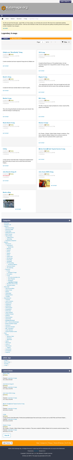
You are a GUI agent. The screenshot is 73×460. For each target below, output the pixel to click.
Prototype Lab (7, 224)
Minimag (9, 248)
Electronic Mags (9, 229)
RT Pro (8, 251)
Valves (7, 341)
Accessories (8, 349)
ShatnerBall (8, 293)
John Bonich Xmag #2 (9, 172)
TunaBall (7, 296)
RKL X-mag (42, 98)
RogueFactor (8, 302)
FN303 (8, 255)
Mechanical (8, 243)
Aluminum (9, 338)
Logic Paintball (9, 312)
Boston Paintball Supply (11, 323)
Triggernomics (10, 237)
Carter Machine (9, 330)
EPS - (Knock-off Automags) (12, 322)
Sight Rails (9, 339)
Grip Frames (8, 346)
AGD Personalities (9, 288)
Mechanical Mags (9, 227)
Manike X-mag (7, 98)
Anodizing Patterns (12, 264)
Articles (6, 38)
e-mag (5, 360)
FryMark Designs (9, 314)
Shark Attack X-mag (9, 122)
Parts (5, 333)
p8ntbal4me (8, 306)
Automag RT (10, 245)
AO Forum (6, 223)
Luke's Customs (9, 301)
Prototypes (10, 280)
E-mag (8, 271)
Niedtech (7, 315)
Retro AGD (6, 287)
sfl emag (6, 363)
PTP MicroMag (10, 263)
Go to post (6, 65)
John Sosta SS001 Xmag (46, 172)
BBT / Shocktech (9, 328)
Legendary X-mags (13, 282)
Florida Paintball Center (11, 331)
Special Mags (8, 235)
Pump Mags (8, 231)
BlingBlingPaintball (10, 320)
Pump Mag (9, 259)
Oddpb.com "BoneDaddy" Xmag (12, 52)
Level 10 (7, 344)
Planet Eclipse (8, 317)
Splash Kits (10, 247)
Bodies (7, 334)
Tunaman (7, 299)
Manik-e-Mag (7, 192)
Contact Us (44, 443)
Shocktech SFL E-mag (12, 283)
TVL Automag (10, 267)
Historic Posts (8, 290)
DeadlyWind (8, 309)
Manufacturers (7, 298)
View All (6, 435)
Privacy (50, 443)
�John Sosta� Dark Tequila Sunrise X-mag (52, 149)
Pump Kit (7, 352)
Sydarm (8, 253)
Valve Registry (11, 279)
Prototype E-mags (12, 272)
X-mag (8, 275)
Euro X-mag (7, 362)
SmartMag (9, 261)
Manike (7, 291)
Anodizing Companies (10, 240)
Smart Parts (8, 318)
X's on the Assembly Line (14, 277)
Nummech (7, 325)
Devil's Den (8, 310)
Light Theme (6, 443)
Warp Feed (8, 342)
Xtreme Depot (8, 307)
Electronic (7, 269)
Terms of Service (59, 443)
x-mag (5, 365)
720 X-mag (42, 52)
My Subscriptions (17, 38)
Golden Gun (10, 256)
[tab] (6, 39)
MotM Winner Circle (10, 232)
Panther (9, 250)
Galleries (6, 226)
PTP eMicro (9, 274)
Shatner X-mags (43, 122)
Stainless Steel (10, 336)
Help (37, 443)
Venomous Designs (10, 326)
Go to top (68, 443)
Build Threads (8, 234)
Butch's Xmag (7, 77)
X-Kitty (5, 149)
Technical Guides (11, 266)
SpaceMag (9, 239)
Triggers (9, 347)
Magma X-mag (43, 77)
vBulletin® (36, 451)
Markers (6, 242)
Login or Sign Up (64, 1)
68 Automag (9, 258)
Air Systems (8, 350)
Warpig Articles (9, 294)
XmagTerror (8, 304)
